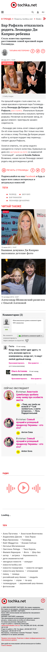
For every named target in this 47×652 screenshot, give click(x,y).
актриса (16, 555)
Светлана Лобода (11, 549)
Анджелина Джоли (12, 537)
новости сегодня (34, 568)
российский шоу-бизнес (14, 577)
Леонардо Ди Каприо (19, 200)
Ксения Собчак (29, 543)
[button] (37, 12)
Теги (5, 525)
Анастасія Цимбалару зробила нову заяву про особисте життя (29, 395)
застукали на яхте (19, 152)
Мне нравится (33, 363)
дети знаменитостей (13, 558)
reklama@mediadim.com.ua (10, 625)
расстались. (17, 110)
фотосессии (8, 586)
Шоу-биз (26, 194)
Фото (26, 552)
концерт (28, 561)
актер (6, 555)
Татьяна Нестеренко (19, 50)
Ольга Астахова (19, 371)
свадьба (34, 577)
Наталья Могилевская (14, 546)
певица (15, 574)
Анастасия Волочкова (32, 533)
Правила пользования (8, 638)
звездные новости (12, 561)
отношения (32, 571)
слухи (19, 580)
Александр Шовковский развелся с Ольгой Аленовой (23, 301)
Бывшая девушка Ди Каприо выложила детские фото (20, 251)
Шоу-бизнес (8, 63)
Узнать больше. (6, 645)
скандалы (8, 580)
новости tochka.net (12, 565)
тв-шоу (28, 580)
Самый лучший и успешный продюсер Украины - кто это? (29, 423)
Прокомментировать (16, 363)
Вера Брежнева (10, 540)
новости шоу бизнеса (13, 571)
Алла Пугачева (10, 533)
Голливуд (26, 540)
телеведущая (9, 583)
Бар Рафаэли (15, 197)
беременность (30, 555)
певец (6, 574)
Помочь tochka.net (23, 19)
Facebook (30, 176)
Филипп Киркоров (11, 552)
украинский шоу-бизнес (31, 583)
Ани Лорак (30, 537)
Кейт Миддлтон (10, 543)
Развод (12, 194)
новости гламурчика (13, 568)
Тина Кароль (29, 549)
